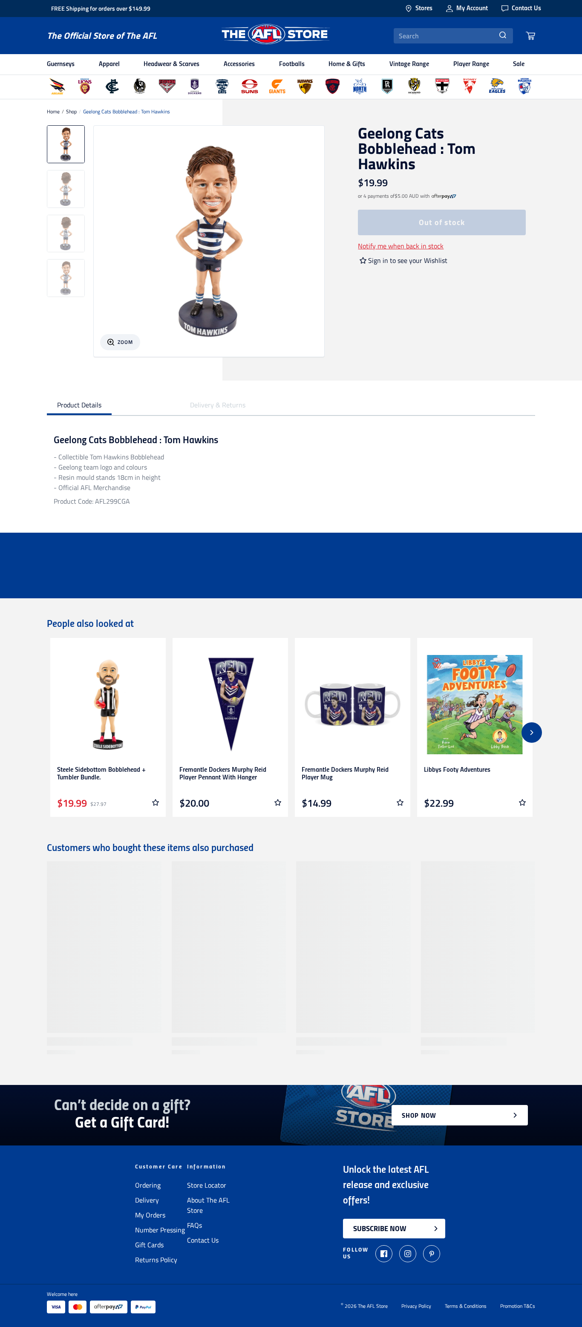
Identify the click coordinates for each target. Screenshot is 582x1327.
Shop (71, 112)
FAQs (194, 1225)
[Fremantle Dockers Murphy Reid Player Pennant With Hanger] (230, 704)
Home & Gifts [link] (346, 64)
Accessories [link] (239, 64)
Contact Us (203, 1240)
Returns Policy (156, 1260)
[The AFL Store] (275, 35)
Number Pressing (160, 1230)
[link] (443, 196)
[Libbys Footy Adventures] (475, 704)
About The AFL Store (208, 1205)
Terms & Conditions (466, 1306)
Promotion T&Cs (517, 1306)
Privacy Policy (416, 1306)
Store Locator (206, 1185)
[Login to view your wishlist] (155, 802)
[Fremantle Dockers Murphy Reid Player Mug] (352, 704)
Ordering (148, 1185)
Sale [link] (518, 64)
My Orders (150, 1215)
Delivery (147, 1200)
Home (53, 112)
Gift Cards (149, 1245)
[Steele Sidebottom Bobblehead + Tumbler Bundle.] (108, 704)
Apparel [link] (109, 64)
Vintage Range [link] (409, 64)
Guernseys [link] (61, 64)
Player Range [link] (471, 64)
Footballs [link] (292, 64)
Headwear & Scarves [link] (171, 64)
